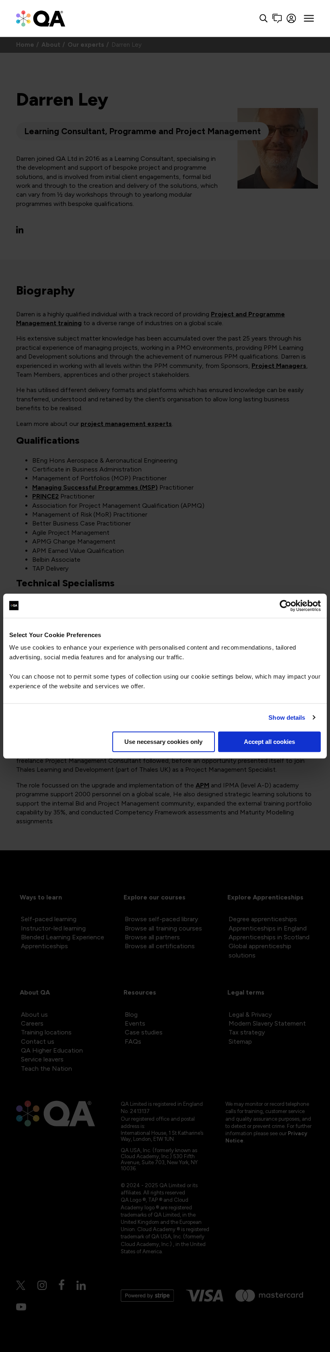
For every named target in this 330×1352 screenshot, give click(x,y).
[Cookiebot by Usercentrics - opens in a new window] (285, 606)
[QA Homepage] (40, 18)
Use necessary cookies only (163, 741)
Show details (286, 717)
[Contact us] (277, 18)
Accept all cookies (269, 741)
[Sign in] (291, 18)
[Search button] (263, 18)
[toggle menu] (309, 19)
